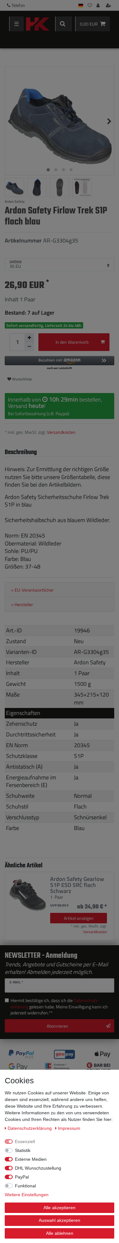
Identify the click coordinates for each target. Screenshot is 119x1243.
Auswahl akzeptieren (59, 1220)
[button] (59, 363)
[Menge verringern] (29, 346)
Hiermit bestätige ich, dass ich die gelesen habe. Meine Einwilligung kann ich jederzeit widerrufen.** (59, 1006)
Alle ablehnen (59, 1233)
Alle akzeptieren (59, 1207)
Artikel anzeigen (79, 918)
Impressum (69, 1128)
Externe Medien (31, 1159)
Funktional (25, 1185)
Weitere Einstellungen (27, 1194)
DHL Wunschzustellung (38, 1168)
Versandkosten (61, 432)
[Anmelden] (98, 5)
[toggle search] (63, 23)
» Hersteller (22, 604)
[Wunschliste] (89, 5)
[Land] (80, 5)
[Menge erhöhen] (29, 337)
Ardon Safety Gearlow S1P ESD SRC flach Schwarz (77, 885)
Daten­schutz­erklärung (30, 1128)
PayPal (22, 1176)
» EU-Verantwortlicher (32, 590)
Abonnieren (57, 1026)
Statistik (22, 1150)
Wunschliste (21, 379)
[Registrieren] (109, 5)
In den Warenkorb (72, 342)
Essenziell (25, 1141)
